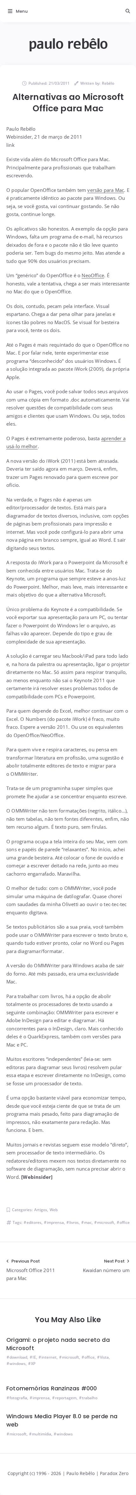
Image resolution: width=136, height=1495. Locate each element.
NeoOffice (93, 275)
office (125, 1222)
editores (34, 1222)
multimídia (41, 1434)
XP (33, 1363)
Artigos (40, 1209)
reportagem (66, 1397)
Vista (104, 1357)
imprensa (55, 1222)
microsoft (105, 1222)
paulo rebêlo (68, 44)
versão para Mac (105, 190)
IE (34, 1357)
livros (74, 1222)
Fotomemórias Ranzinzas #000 (51, 1388)
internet (49, 1357)
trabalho (89, 1397)
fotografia (18, 1397)
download (18, 1357)
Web (54, 1209)
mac (88, 1222)
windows (17, 1363)
